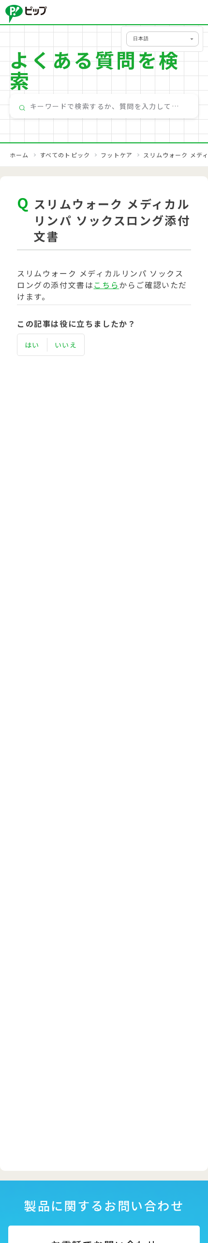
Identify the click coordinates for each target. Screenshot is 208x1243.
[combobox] (104, 106)
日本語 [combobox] (141, 38)
